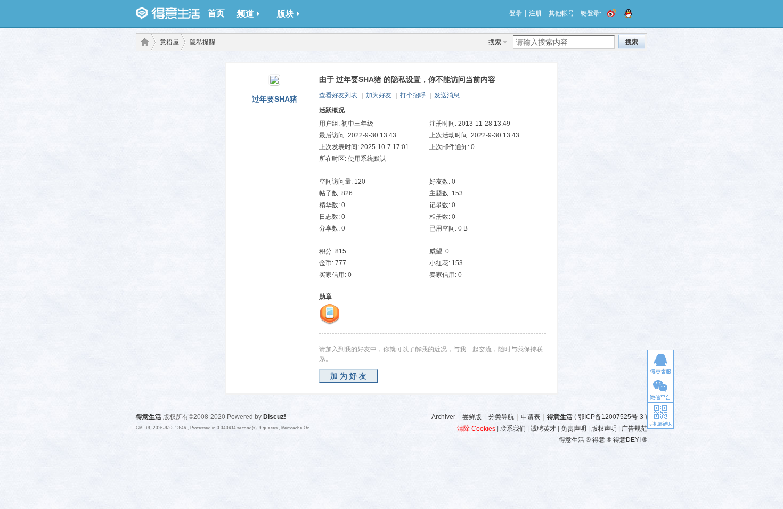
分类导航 (501, 417)
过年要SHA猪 (274, 99)
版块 (285, 13)
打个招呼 (413, 95)
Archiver (443, 417)
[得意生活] (168, 13)
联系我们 (513, 428)
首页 (216, 13)
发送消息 (447, 95)
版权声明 (604, 428)
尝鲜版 (472, 417)
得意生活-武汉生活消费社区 (142, 42)
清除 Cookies (476, 428)
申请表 (530, 417)
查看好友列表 (338, 95)
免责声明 (573, 428)
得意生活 (560, 417)
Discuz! (274, 417)
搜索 (494, 42)
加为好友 (378, 95)
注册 (535, 13)
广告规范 (634, 428)
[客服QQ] (660, 363)
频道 (245, 13)
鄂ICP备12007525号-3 (610, 417)
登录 (515, 13)
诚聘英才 (543, 428)
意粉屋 (169, 42)
